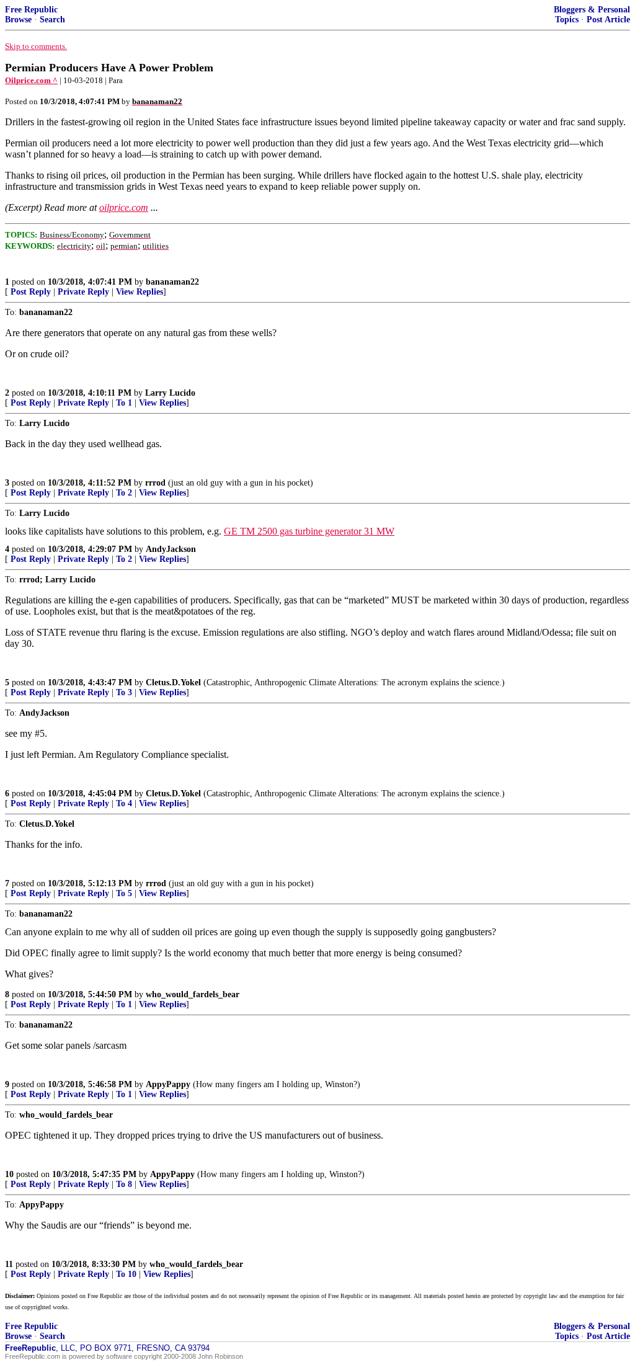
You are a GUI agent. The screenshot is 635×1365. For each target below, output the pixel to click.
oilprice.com (123, 207)
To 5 (124, 893)
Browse (18, 19)
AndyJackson (171, 549)
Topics (567, 19)
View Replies (139, 291)
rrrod (155, 482)
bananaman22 (172, 282)
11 (9, 1264)
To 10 (126, 1274)
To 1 (124, 402)
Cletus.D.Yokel (173, 682)
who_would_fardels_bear (192, 994)
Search (52, 19)
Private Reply (83, 291)
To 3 (124, 692)
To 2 (124, 492)
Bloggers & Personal (592, 9)
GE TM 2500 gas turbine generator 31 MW (309, 531)
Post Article (608, 19)
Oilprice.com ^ (31, 80)
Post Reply (31, 291)
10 (9, 1174)
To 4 (124, 803)
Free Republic (31, 9)
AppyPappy (168, 1084)
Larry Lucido (170, 393)
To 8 (124, 1184)
